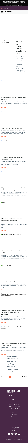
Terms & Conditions (14, 427)
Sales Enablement (12, 356)
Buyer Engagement (12, 364)
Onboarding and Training (14, 358)
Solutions (14, 412)
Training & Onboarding (14, 406)
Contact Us (14, 416)
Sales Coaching (11, 361)
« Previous (3, 377)
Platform (14, 399)
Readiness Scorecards (14, 402)
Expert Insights (11, 366)
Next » (25, 377)
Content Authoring (14, 404)
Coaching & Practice (14, 408)
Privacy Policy (14, 428)
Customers (14, 414)
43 (22, 376)
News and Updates (12, 369)
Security (14, 430)
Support (14, 419)
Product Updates (12, 372)
